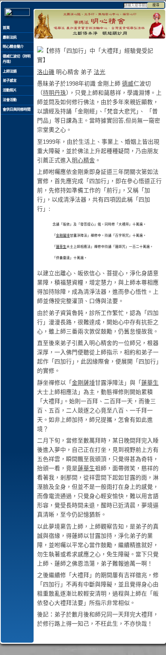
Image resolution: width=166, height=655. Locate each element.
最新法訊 (10, 37)
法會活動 (10, 100)
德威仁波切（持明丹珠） (16, 59)
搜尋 (155, 5)
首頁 (6, 28)
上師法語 (10, 71)
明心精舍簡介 (13, 47)
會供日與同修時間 (16, 109)
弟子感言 (10, 81)
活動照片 (10, 90)
